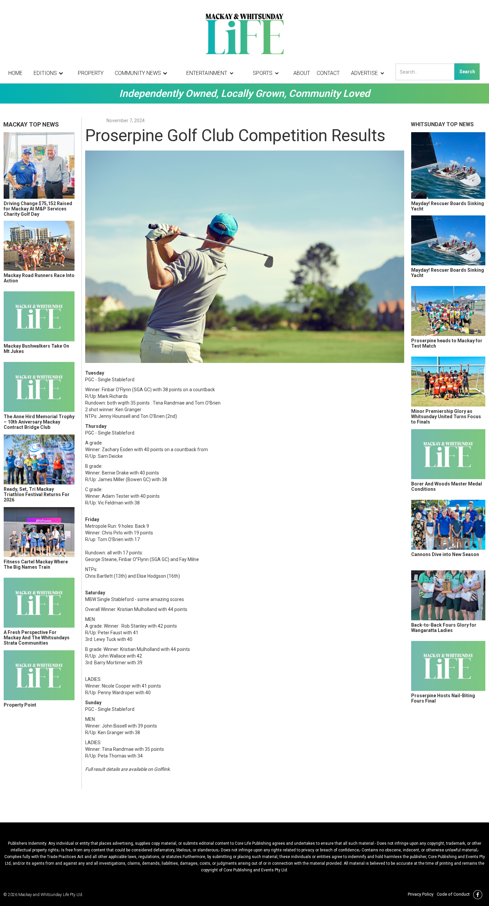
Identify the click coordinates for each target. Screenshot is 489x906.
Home (15, 73)
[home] (244, 33)
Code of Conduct (453, 894)
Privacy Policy (420, 894)
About (301, 73)
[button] (50, 73)
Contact (328, 73)
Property (90, 73)
